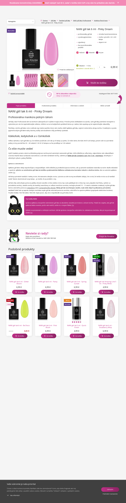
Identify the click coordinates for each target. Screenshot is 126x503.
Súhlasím (110, 489)
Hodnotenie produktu (49, 106)
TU (14, 173)
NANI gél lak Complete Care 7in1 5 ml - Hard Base (85, 156)
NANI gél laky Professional (82, 20)
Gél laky (53, 20)
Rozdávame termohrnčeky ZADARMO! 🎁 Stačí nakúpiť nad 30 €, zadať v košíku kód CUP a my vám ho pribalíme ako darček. (62, 3)
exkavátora (31, 188)
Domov (45, 20)
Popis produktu (21, 106)
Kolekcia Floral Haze (101, 20)
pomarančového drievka (47, 188)
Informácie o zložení (77, 106)
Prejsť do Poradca (106, 236)
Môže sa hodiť (105, 106)
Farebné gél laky (64, 20)
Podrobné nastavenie (110, 494)
